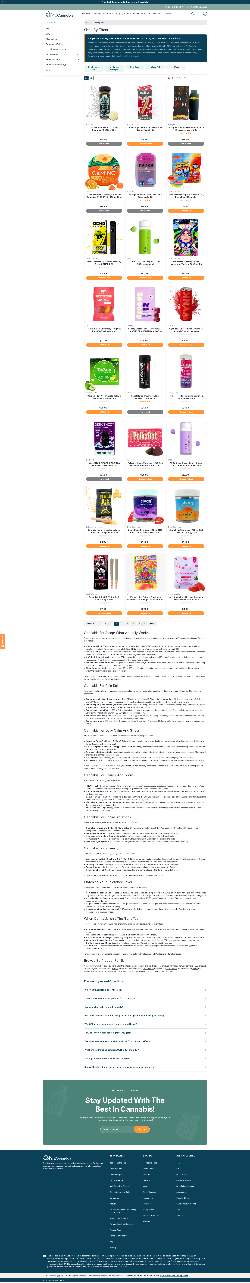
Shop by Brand (122, 13)
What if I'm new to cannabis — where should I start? (111, 1024)
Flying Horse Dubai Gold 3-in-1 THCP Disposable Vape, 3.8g (186, 128)
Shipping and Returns (119, 1218)
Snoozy (130, 326)
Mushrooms (51, 39)
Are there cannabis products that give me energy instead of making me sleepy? (125, 1015)
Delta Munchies (149, 1192)
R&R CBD (89, 326)
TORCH (146, 1174)
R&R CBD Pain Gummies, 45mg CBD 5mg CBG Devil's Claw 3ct (104, 330)
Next (247, 2)
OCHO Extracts (174, 192)
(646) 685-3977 (176, 7)
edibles (115, 968)
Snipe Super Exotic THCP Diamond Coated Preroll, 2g (145, 128)
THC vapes (172, 968)
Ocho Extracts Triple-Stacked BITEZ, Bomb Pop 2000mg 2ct (186, 195)
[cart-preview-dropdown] (200, 13)
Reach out (127, 971)
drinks (195, 968)
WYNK (170, 326)
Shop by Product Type (57, 64)
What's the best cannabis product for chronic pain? (111, 998)
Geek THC (90, 460)
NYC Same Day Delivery (120, 1186)
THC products (163, 966)
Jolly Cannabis (174, 594)
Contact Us (114, 1198)
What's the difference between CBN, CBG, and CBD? (112, 1050)
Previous (2, 2)
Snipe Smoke (132, 124)
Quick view (104, 120)
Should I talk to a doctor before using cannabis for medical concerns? (120, 1067)
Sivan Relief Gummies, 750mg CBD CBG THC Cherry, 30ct (186, 531)
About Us (113, 1204)
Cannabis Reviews (117, 1180)
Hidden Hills (148, 1198)
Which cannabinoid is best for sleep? (103, 990)
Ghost (129, 393)
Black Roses (91, 124)
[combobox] (179, 13)
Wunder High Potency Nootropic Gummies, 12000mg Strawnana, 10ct (145, 598)
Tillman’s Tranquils (151, 1215)
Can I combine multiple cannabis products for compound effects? (118, 1041)
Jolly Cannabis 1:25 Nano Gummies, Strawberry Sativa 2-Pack (186, 598)
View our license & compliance (174, 1276)
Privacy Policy (116, 1230)
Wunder (130, 594)
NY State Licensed (198, 7)
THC (48, 28)
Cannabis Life (91, 393)
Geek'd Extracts (92, 594)
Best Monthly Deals (102, 13)
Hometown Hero (150, 1163)
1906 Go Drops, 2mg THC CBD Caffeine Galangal (145, 263)
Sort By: (171, 78)
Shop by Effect (53, 59)
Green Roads (148, 1169)
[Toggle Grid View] (86, 78)
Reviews (156, 14)
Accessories (52, 54)
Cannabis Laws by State (120, 1192)
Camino (89, 192)
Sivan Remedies (133, 527)
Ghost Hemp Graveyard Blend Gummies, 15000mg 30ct (145, 397)
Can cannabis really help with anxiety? (104, 1007)
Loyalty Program (141, 13)
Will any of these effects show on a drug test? (108, 1058)
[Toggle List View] (91, 78)
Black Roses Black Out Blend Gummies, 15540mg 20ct (104, 128)
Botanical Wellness (55, 44)
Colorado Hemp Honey (95, 527)
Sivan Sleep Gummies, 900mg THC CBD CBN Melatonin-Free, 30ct (145, 531)
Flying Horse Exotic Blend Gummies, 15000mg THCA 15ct (186, 397)
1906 (129, 259)
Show (2, 641)
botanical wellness (141, 954)
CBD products (201, 966)
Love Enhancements (56, 49)
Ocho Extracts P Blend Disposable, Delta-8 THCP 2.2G (104, 263)
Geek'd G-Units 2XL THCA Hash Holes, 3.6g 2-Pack (104, 598)
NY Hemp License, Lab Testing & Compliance (124, 1211)
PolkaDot (130, 460)
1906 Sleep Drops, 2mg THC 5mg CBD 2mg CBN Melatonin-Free (186, 464)
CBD (48, 34)
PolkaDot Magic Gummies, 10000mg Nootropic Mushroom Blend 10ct (145, 464)
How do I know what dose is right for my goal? (108, 1032)
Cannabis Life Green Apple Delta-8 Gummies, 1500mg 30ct (104, 397)
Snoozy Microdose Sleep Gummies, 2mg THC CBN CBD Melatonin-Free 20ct (145, 331)
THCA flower (148, 968)
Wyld (145, 1186)
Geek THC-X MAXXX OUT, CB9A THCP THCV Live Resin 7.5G (104, 464)
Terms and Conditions (119, 1236)
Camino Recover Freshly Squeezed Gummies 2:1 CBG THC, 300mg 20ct (104, 195)
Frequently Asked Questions (122, 1224)
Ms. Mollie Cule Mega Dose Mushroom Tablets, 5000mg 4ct (186, 263)
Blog (112, 1241)
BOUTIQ (130, 192)
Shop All (84, 13)
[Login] (205, 14)
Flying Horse (173, 124)
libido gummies (146, 875)
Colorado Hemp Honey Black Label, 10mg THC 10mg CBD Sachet (104, 531)
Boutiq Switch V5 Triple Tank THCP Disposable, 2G (145, 195)
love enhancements (99, 875)
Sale (48, 70)
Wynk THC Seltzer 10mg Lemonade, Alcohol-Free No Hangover (186, 330)
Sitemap (113, 1247)
